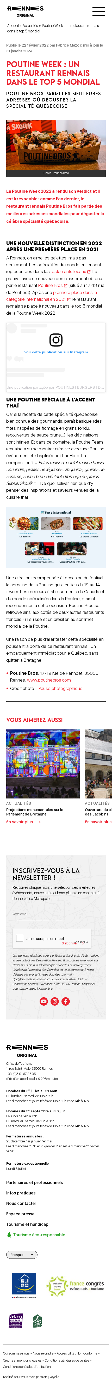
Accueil (13, 26)
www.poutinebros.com (49, 680)
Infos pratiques (20, 1193)
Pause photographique (61, 688)
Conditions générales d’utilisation (27, 1367)
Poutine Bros (50, 285)
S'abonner (69, 943)
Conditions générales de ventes (67, 1360)
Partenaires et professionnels (34, 1182)
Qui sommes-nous (16, 1353)
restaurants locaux (68, 271)
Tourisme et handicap (27, 1224)
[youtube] (44, 1001)
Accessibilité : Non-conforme (77, 1353)
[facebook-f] (65, 1001)
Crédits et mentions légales (22, 1360)
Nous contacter (21, 1203)
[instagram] (55, 1001)
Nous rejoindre (43, 1353)
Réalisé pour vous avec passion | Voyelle (31, 1377)
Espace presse (20, 1213)
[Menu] (98, 11)
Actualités (30, 26)
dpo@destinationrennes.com (31, 979)
